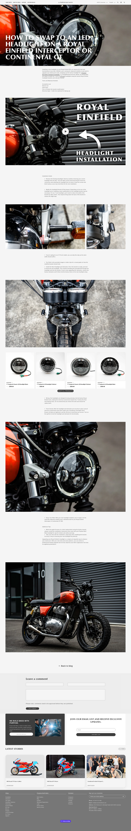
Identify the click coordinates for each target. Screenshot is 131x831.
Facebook (70, 798)
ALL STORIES (122, 748)
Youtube (70, 800)
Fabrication (8, 803)
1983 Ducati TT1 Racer (52, 781)
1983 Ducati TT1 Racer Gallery (13, 781)
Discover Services (21, 734)
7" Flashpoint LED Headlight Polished (46, 384)
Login (38, 803)
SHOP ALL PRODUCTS (65, 391)
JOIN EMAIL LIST (96, 734)
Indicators (7, 798)
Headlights (8, 797)
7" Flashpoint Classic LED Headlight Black (17, 384)
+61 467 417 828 (97, 800)
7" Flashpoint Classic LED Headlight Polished (79, 384)
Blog (38, 798)
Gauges (7, 810)
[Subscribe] (123, 796)
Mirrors (7, 809)
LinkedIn (70, 802)
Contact (39, 800)
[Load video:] (65, 131)
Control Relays (9, 805)
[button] (8, 2)
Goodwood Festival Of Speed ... (96, 781)
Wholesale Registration (42, 802)
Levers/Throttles (9, 812)
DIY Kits (7, 807)
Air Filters (7, 814)
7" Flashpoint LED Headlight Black (106, 384)
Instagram (70, 797)
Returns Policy (40, 807)
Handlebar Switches (10, 802)
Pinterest (70, 803)
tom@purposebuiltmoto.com (99, 802)
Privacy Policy (40, 805)
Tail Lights (8, 800)
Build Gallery (40, 797)
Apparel (7, 815)
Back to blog (67, 666)
